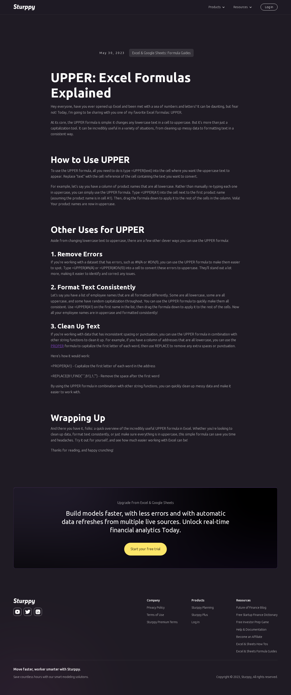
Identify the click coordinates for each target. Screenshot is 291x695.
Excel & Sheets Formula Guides (256, 651)
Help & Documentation (251, 629)
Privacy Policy (156, 607)
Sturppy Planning (203, 607)
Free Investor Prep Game (252, 622)
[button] (216, 7)
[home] (24, 7)
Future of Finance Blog (251, 607)
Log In (196, 622)
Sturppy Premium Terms (162, 622)
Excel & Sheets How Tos (252, 644)
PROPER (57, 346)
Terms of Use (155, 615)
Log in (269, 7)
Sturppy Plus (200, 615)
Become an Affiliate (249, 636)
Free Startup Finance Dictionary (257, 615)
